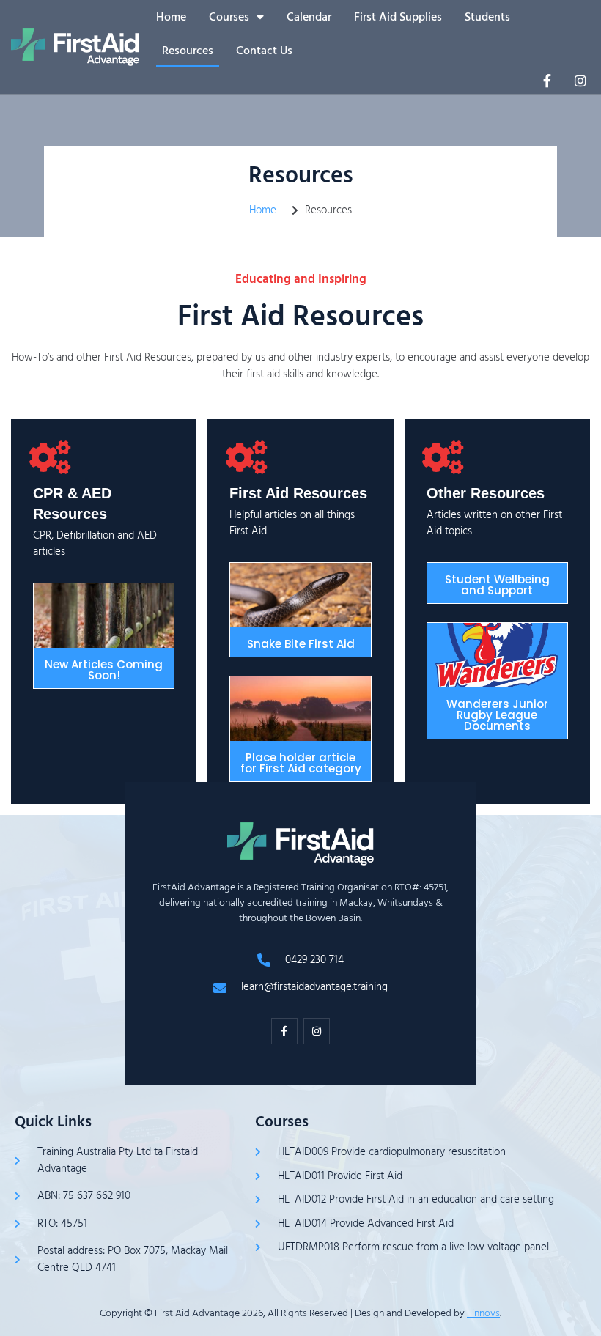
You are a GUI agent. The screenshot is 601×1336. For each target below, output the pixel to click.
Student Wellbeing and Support (497, 585)
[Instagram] (580, 80)
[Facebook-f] (547, 80)
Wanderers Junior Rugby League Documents (497, 715)
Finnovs (483, 1313)
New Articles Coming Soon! (104, 670)
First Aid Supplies (398, 17)
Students (487, 17)
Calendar (309, 17)
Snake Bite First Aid (301, 644)
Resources (187, 51)
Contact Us (264, 51)
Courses (229, 17)
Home (171, 17)
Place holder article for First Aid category (300, 763)
